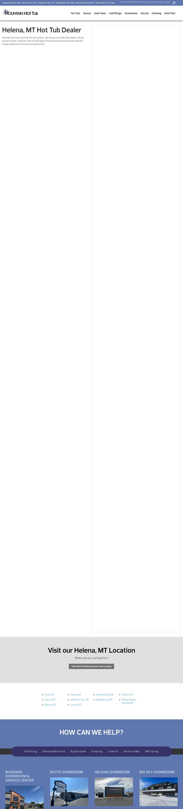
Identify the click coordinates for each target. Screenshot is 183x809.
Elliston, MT (50, 704)
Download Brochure (53, 751)
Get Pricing (152, 2)
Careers (167, 2)
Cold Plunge (115, 13)
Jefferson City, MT (79, 699)
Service (145, 13)
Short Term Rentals (127, 2)
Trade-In (113, 751)
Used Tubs (169, 13)
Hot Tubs (75, 13)
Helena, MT (76, 694)
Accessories (131, 13)
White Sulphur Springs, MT (129, 701)
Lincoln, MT (76, 704)
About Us (160, 2)
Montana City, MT (105, 694)
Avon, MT (49, 694)
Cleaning (156, 13)
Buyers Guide (78, 751)
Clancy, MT (50, 699)
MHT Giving (151, 751)
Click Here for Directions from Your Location (91, 666)
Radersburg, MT (104, 699)
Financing (145, 2)
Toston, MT (127, 694)
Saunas (87, 13)
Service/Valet (131, 751)
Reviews (138, 2)
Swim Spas (100, 13)
